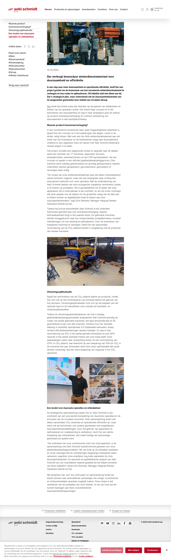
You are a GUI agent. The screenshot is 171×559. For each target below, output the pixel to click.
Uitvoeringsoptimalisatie (20, 30)
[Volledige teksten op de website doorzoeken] (142, 9)
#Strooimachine (16, 65)
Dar (49, 106)
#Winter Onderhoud (18, 75)
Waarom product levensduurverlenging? (20, 25)
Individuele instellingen (112, 550)
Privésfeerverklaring (62, 556)
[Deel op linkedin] (33, 46)
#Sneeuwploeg (16, 62)
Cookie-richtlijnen (86, 556)
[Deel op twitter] (29, 46)
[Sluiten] (167, 550)
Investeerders (89, 9)
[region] (85, 550)
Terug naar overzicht (19, 85)
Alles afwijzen (133, 550)
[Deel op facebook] (24, 46)
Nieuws (48, 9)
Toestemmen (152, 550)
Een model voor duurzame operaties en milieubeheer (21, 35)
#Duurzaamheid (16, 59)
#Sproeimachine (17, 69)
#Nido (12, 56)
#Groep (12, 72)
